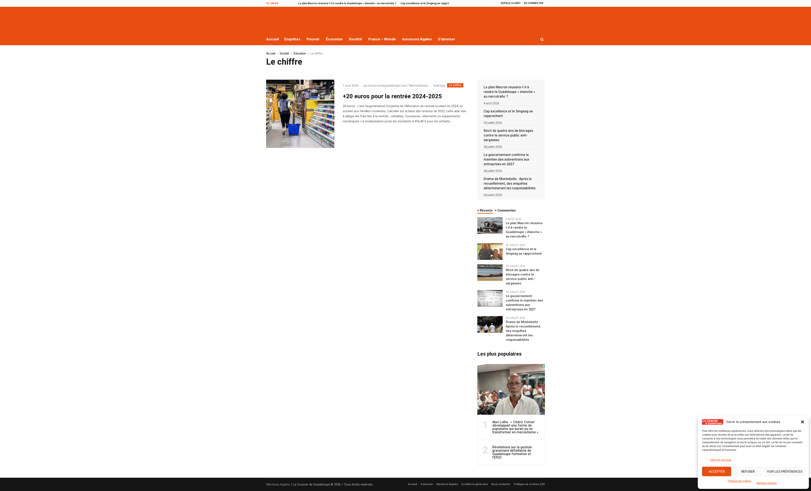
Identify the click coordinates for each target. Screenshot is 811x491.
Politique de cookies (739, 481)
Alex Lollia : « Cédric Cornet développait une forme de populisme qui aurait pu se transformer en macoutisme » (515, 427)
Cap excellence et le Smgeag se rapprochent (408, 3)
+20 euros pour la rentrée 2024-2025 (392, 96)
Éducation (299, 53)
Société (284, 53)
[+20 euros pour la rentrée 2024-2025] (300, 114)
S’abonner (426, 484)
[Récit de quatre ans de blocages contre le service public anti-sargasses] (490, 272)
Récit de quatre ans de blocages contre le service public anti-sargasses (508, 135)
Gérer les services (720, 460)
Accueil (270, 53)
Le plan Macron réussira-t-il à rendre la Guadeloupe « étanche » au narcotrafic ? (327, 3)
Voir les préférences (784, 471)
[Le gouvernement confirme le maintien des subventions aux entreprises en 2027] (490, 298)
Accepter (717, 471)
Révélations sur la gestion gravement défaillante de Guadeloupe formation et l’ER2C (512, 452)
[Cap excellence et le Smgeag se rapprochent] (490, 251)
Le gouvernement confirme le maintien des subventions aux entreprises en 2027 (506, 159)
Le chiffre (455, 85)
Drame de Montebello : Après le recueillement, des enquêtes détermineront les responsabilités (509, 183)
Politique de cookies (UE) (529, 484)
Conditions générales (474, 484)
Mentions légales (767, 483)
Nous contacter (500, 484)
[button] (802, 422)
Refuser (748, 471)
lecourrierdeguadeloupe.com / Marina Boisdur (398, 85)
